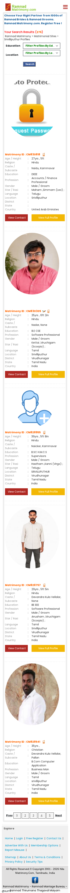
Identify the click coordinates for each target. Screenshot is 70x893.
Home (9, 838)
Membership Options (44, 845)
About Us (25, 857)
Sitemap (10, 857)
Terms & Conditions (47, 857)
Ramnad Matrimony (18, 36)
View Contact (16, 218)
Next (58, 815)
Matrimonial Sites (45, 36)
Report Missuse (14, 850)
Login (19, 838)
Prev (9, 815)
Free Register (34, 838)
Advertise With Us (16, 845)
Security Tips (34, 862)
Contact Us (53, 838)
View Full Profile (48, 218)
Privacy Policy (14, 862)
